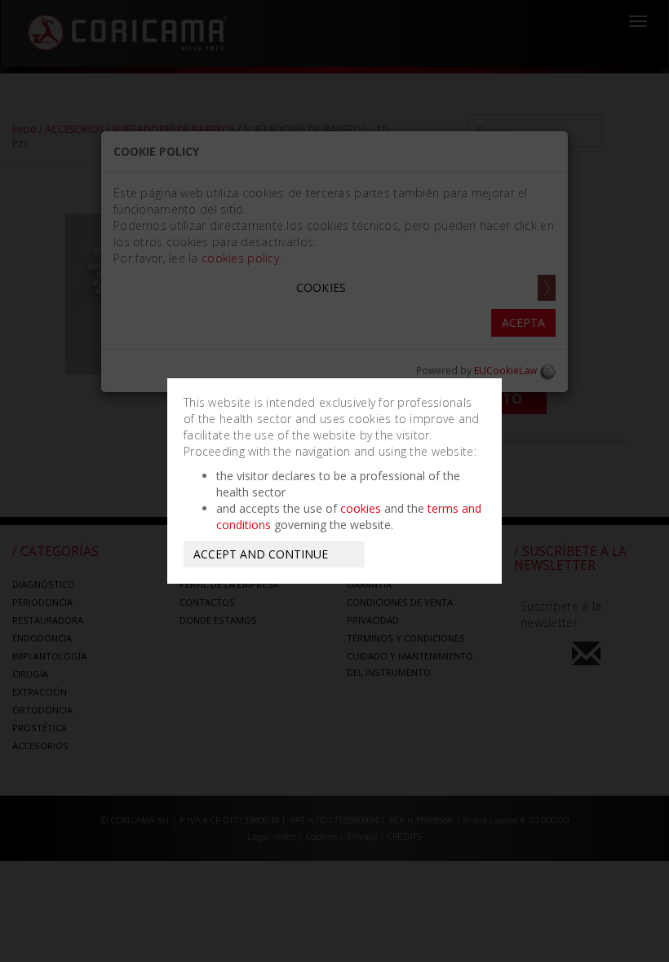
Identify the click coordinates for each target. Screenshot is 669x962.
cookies (360, 508)
